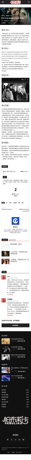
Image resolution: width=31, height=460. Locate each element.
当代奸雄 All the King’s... (17, 347)
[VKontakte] (23, 439)
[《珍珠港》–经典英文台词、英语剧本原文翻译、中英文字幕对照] (6, 261)
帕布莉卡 (4, 22)
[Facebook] (11, 439)
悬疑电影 (6, 5)
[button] (29, 2)
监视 (19, 202)
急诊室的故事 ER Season (17, 339)
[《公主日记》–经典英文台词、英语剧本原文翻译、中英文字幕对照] (6, 253)
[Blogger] (7, 439)
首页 (2, 5)
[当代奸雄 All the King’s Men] (6, 349)
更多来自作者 (12, 240)
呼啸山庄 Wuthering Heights (18, 355)
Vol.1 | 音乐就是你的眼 (16, 375)
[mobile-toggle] (2, 2)
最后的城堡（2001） (16, 244)
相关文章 (5, 240)
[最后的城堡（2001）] (6, 246)
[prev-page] (3, 267)
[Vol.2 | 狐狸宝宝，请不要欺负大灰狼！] (6, 370)
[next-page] (5, 267)
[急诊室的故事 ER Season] (6, 341)
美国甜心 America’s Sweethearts (24, 210)
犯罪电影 (12, 15)
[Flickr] (15, 439)
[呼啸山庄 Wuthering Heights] (6, 357)
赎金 (22, 202)
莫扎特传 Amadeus (7, 209)
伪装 (10, 202)
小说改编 (14, 202)
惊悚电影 (7, 15)
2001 (7, 202)
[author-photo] (15, 224)
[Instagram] (19, 439)
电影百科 (16, 15)
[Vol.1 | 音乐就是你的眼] (6, 378)
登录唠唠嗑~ (10, 294)
